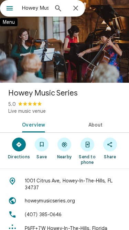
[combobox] (35, 8)
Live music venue (27, 111)
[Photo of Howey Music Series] (64, 41)
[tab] (32, 124)
